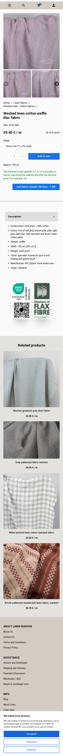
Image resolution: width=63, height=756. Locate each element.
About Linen (9, 704)
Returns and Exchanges (15, 662)
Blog (5, 699)
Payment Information (14, 673)
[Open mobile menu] (9, 5)
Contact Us (9, 637)
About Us (8, 631)
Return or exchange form (16, 684)
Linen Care (8, 709)
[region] (31, 733)
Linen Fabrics (20, 102)
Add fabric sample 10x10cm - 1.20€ (36, 186)
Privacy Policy (10, 647)
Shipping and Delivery (14, 668)
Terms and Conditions (14, 642)
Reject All (31, 750)
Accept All (31, 734)
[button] (38, 5)
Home (6, 102)
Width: (7, 140)
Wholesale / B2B (12, 678)
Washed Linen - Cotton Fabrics (19, 106)
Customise (31, 742)
